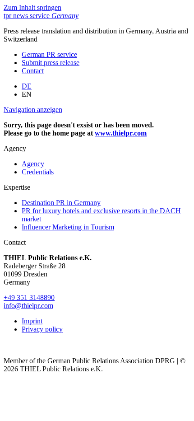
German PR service (49, 54)
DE (27, 86)
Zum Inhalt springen (32, 7)
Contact (33, 71)
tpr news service (41, 15)
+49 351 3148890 (29, 297)
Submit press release (50, 62)
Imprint (32, 321)
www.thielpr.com (121, 133)
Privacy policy (42, 329)
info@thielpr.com (28, 305)
